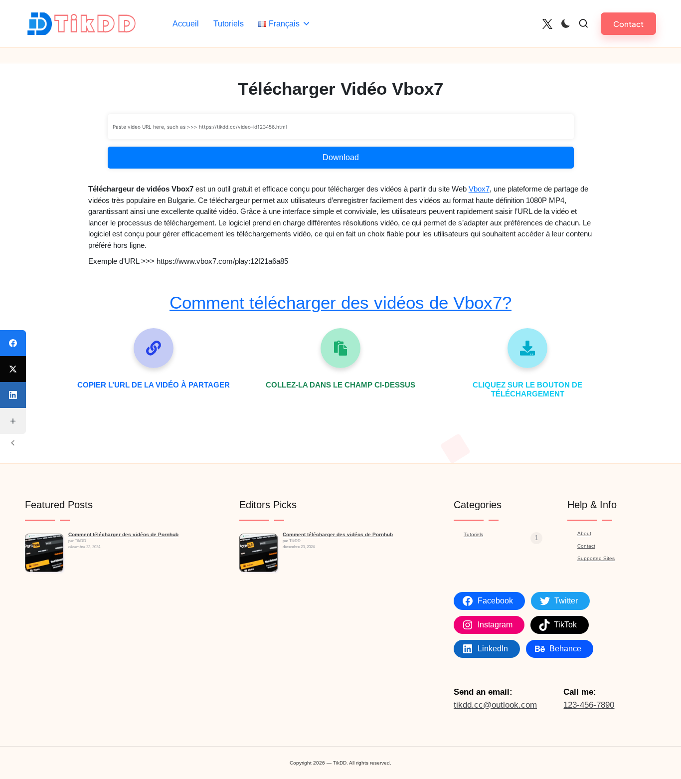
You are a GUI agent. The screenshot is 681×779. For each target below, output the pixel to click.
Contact (586, 546)
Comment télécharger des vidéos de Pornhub (123, 534)
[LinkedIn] (13, 395)
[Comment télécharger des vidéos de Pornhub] (44, 553)
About (584, 533)
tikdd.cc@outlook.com (495, 705)
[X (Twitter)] (13, 369)
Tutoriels (473, 534)
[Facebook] (13, 343)
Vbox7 (479, 189)
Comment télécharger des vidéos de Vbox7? (340, 302)
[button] (628, 23)
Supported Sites (596, 558)
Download (341, 157)
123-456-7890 (588, 705)
